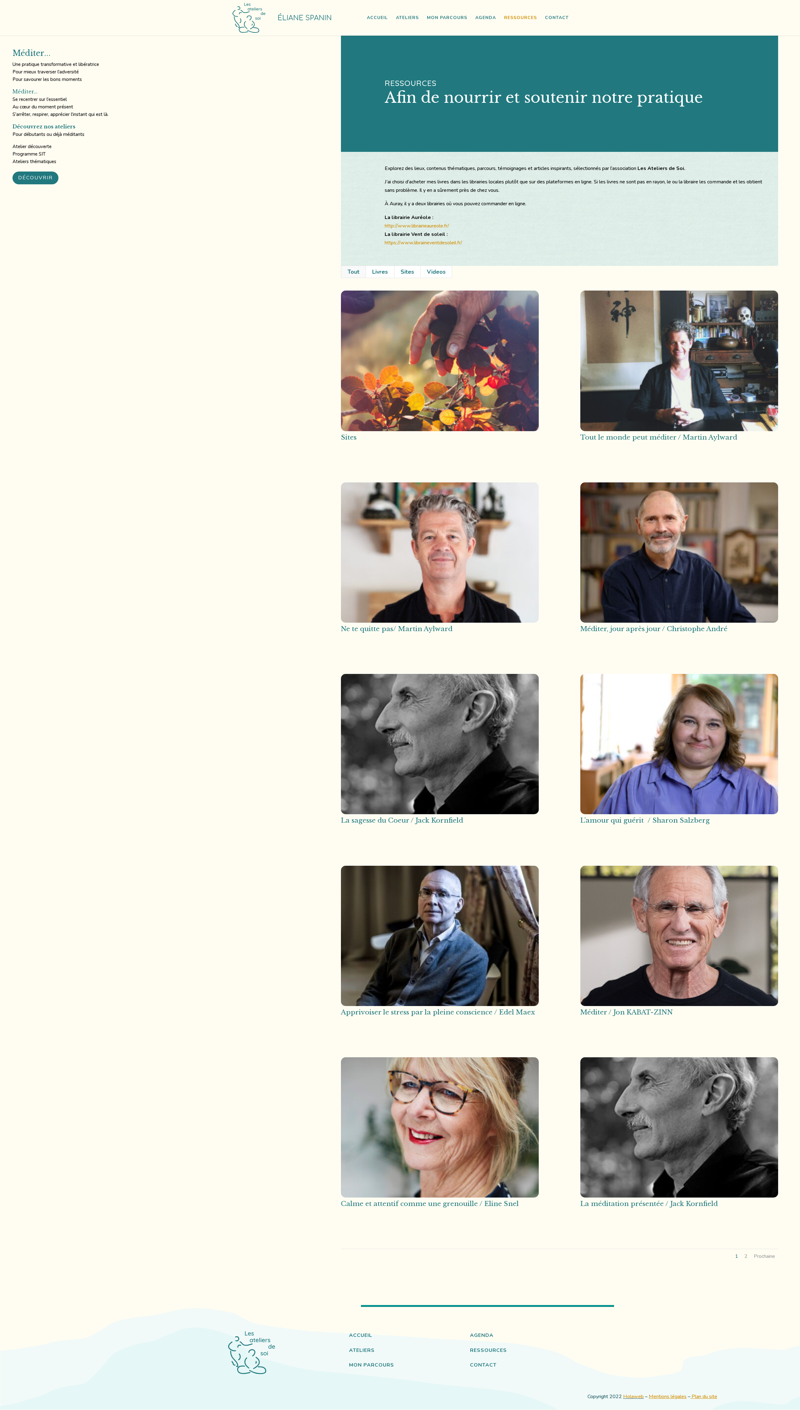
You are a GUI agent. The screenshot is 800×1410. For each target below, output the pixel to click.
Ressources (520, 18)
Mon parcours (447, 18)
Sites (407, 272)
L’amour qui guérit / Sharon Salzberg (645, 820)
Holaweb (633, 1396)
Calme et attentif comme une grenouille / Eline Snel (430, 1204)
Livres (380, 272)
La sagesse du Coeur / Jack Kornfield (402, 820)
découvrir (35, 177)
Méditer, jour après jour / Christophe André (654, 629)
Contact (557, 18)
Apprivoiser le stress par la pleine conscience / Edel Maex (438, 1012)
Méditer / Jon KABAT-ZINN (626, 1012)
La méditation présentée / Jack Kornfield (649, 1204)
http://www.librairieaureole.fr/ (417, 225)
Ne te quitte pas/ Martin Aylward (396, 629)
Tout (353, 272)
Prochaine (764, 1256)
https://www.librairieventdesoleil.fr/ (423, 242)
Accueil (377, 18)
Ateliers (407, 18)
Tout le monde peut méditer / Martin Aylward (658, 437)
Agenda (485, 18)
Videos (436, 272)
